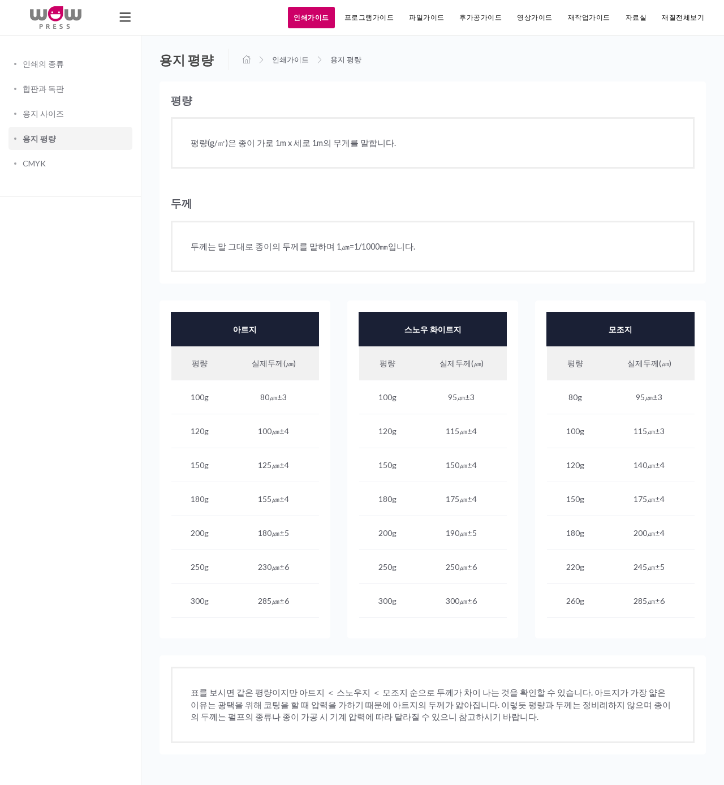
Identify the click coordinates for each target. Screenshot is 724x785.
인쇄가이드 (311, 17)
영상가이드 (534, 17)
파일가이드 (426, 17)
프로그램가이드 (369, 17)
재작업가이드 (589, 17)
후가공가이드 (480, 17)
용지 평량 (345, 59)
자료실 (636, 17)
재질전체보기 (683, 17)
